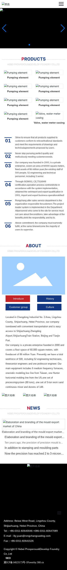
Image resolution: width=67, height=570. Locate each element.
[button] (29, 44)
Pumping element (17, 77)
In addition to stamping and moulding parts (31, 447)
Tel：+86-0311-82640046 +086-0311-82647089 (31, 530)
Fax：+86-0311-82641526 (19, 540)
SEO (8, 558)
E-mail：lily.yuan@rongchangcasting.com (27, 535)
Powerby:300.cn (35, 562)
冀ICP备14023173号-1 (15, 562)
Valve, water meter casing (49, 122)
